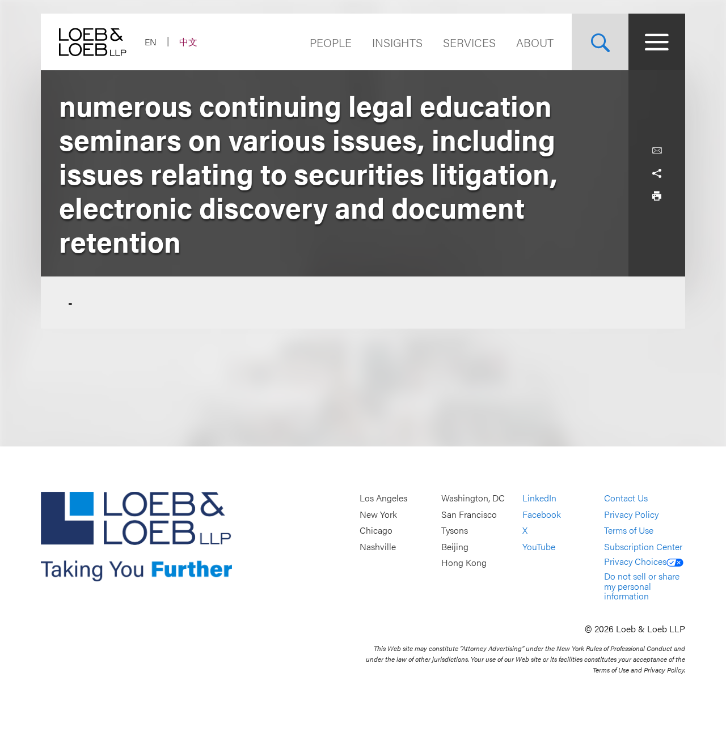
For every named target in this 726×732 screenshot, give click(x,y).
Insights (397, 42)
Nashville (378, 546)
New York (378, 514)
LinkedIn (539, 497)
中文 (188, 41)
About (535, 42)
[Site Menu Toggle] (656, 42)
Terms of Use (628, 530)
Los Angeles (383, 497)
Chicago (376, 530)
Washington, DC (473, 497)
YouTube (538, 546)
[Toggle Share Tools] (657, 173)
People (331, 42)
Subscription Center (643, 546)
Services (469, 42)
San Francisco (469, 514)
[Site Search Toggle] (600, 42)
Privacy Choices (635, 561)
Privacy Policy (631, 514)
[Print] (657, 196)
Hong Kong (464, 562)
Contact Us (626, 497)
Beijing (454, 546)
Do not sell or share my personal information (641, 585)
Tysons (454, 530)
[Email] (657, 150)
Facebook (541, 514)
